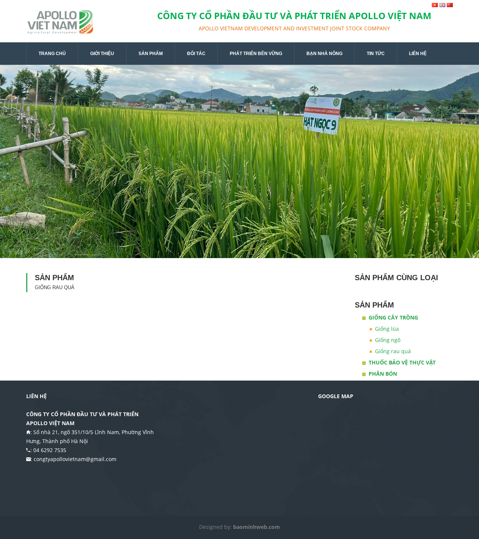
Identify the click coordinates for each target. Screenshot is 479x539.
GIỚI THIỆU (102, 53)
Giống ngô (387, 339)
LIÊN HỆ (418, 53)
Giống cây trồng (393, 317)
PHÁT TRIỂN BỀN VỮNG (256, 53)
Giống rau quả (393, 351)
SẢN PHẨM (150, 53)
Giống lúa (387, 328)
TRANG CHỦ (52, 53)
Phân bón (383, 373)
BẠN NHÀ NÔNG (324, 53)
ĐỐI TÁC (196, 53)
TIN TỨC (376, 53)
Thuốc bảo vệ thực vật (402, 362)
